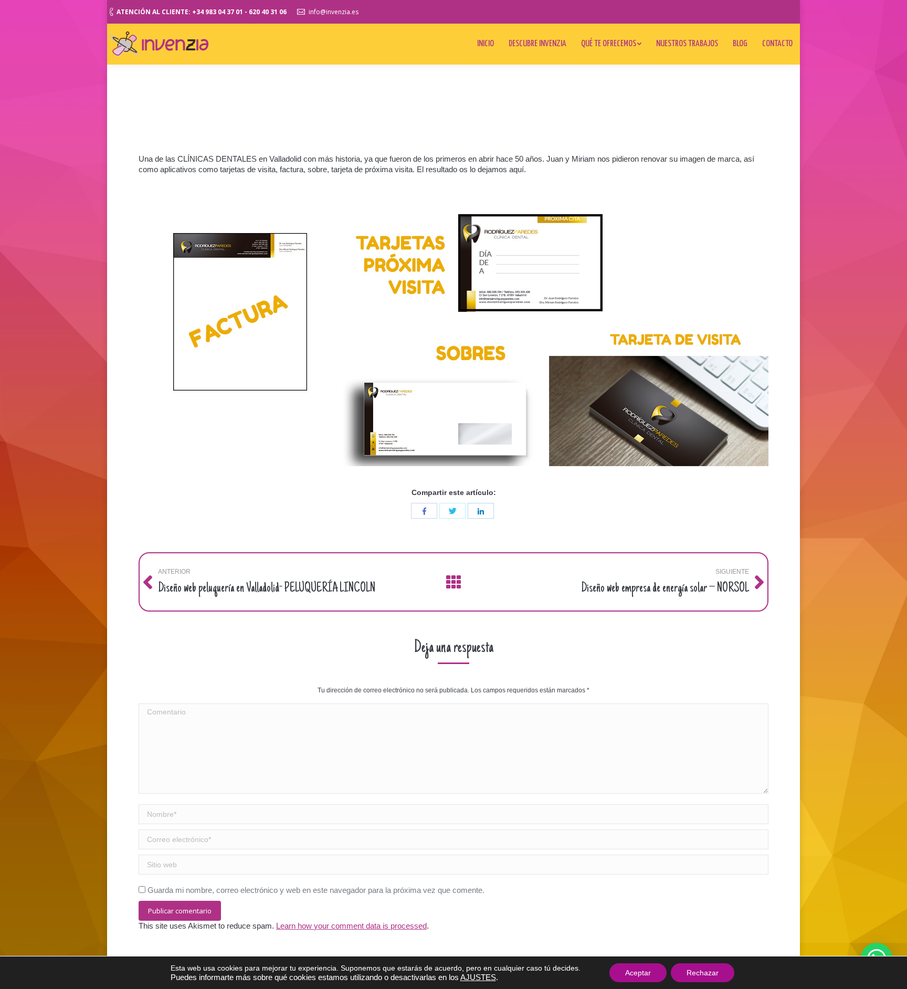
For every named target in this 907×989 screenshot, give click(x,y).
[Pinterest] (772, 10)
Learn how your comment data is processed (351, 925)
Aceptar (638, 973)
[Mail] (788, 10)
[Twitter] (725, 10)
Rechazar (703, 973)
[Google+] (740, 10)
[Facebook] (709, 10)
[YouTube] (756, 10)
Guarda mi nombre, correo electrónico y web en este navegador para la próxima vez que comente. (315, 890)
